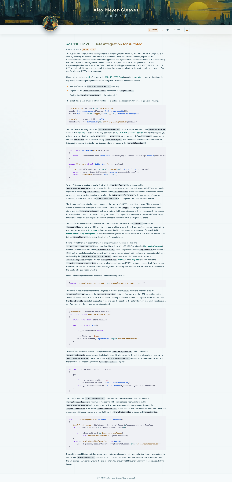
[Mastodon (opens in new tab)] (116, 15)
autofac (85, 49)
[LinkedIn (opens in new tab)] (125, 15)
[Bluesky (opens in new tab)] (111, 15)
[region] (116, 164)
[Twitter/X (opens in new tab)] (121, 15)
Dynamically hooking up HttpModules (82, 233)
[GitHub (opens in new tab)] (106, 15)
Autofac (138, 77)
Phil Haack (121, 260)
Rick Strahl (92, 230)
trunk (88, 77)
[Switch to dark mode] (186, 29)
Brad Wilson (82, 133)
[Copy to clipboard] (163, 108)
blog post (136, 260)
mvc (93, 49)
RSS (178, 30)
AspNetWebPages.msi (153, 246)
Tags (166, 29)
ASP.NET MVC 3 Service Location (129, 133)
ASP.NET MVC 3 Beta (114, 77)
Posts (154, 29)
